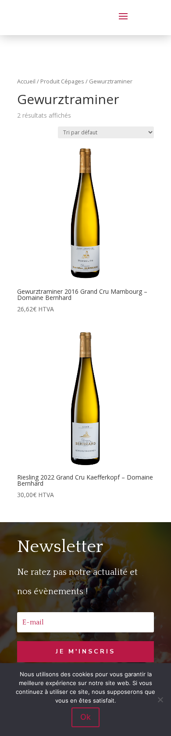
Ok (85, 717)
